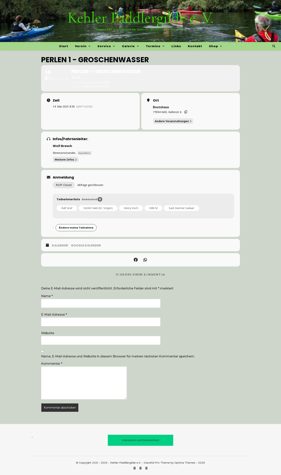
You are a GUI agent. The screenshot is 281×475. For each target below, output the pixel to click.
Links (176, 46)
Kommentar (51, 363)
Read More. (85, 153)
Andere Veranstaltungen (172, 121)
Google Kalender (86, 245)
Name (47, 296)
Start (63, 46)
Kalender (60, 245)
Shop (213, 46)
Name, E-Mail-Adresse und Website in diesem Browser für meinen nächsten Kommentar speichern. (118, 356)
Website (47, 333)
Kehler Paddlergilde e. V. (140, 17)
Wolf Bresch (62, 146)
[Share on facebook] (135, 260)
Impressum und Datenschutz (140, 440)
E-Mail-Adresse (54, 314)
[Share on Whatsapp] (145, 260)
